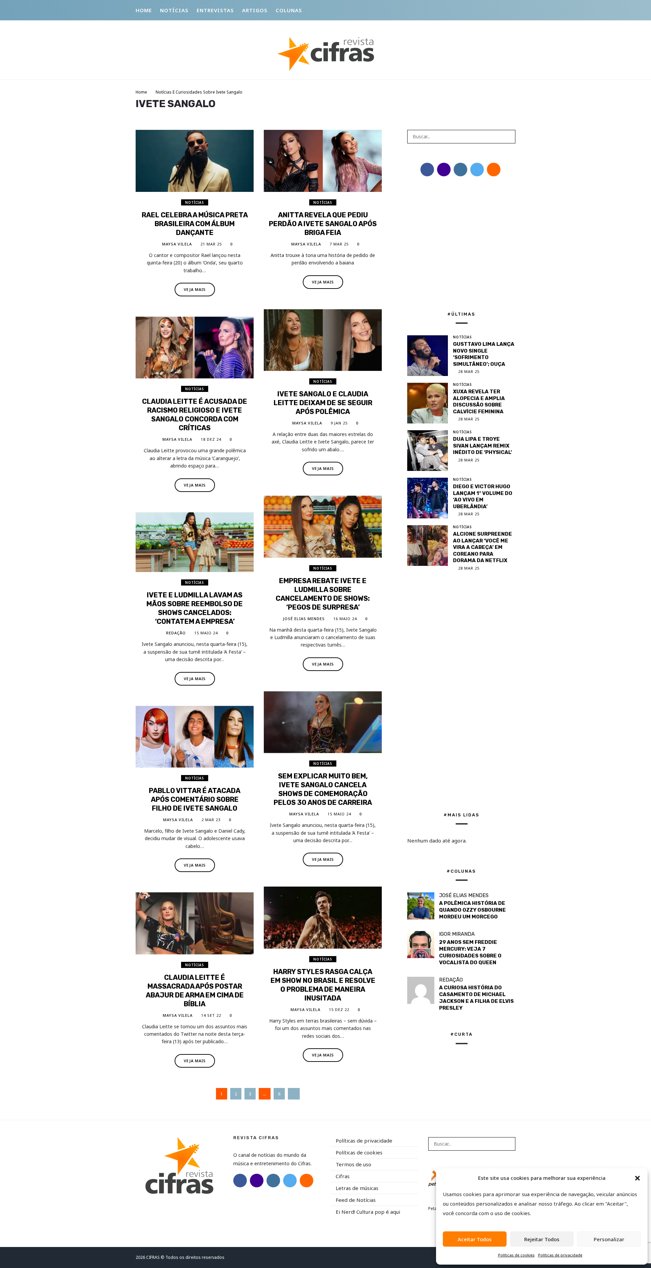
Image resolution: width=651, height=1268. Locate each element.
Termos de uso (353, 1164)
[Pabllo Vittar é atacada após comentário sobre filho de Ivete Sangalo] (195, 737)
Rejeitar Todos (541, 1239)
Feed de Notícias (356, 1199)
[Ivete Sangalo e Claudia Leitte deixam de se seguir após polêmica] (323, 340)
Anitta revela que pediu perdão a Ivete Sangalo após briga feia (323, 224)
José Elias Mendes (304, 618)
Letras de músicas (357, 1188)
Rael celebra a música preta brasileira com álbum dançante (195, 224)
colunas (289, 10)
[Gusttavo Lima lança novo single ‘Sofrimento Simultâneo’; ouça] (427, 355)
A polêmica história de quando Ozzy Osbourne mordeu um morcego (472, 910)
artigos (255, 10)
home (144, 10)
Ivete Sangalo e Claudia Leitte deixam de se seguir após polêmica (323, 403)
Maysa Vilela (177, 243)
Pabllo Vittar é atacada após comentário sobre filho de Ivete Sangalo (194, 799)
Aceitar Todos (475, 1239)
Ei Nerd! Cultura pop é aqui (368, 1211)
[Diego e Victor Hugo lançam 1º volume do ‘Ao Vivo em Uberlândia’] (427, 498)
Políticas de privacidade (560, 1254)
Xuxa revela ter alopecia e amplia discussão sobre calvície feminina (479, 402)
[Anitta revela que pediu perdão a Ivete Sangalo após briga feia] (323, 161)
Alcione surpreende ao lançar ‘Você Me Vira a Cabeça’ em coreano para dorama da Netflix (482, 547)
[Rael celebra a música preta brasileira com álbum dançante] (195, 161)
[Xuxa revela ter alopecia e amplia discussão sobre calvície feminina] (427, 403)
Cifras (343, 1176)
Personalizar (609, 1239)
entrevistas (215, 10)
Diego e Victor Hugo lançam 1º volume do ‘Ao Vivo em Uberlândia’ (482, 496)
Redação (176, 632)
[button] (637, 1178)
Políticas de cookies (516, 1254)
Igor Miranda (457, 934)
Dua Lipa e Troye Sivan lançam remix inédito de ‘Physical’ (482, 445)
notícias (174, 10)
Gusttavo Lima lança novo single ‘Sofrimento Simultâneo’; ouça (483, 354)
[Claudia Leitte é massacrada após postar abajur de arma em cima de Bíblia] (195, 923)
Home (141, 92)
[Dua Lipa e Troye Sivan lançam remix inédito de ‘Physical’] (427, 450)
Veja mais (195, 289)
